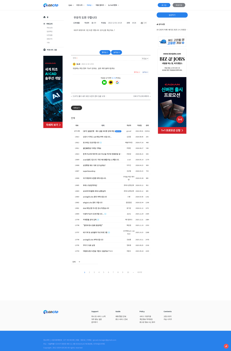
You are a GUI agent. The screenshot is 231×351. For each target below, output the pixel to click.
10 (128, 272)
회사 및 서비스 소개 (98, 316)
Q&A (70, 5)
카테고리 (49, 24)
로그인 (164, 5)
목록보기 (76, 108)
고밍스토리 (167, 316)
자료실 (89, 5)
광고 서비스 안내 (121, 319)
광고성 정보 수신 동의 (147, 322)
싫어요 (116, 52)
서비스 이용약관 (145, 316)
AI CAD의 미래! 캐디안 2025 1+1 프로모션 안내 (172, 29)
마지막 (139, 272)
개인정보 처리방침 (146, 319)
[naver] (104, 82)
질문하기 (172, 15)
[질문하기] (226, 346)
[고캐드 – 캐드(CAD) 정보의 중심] (55, 5)
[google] (117, 82)
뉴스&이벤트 (112, 5)
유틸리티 (49, 39)
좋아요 (105, 52)
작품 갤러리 (100, 5)
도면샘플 (49, 35)
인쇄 (145, 23)
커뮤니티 (79, 5)
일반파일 (49, 31)
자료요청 (49, 27)
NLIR (78, 64)
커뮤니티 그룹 (52, 50)
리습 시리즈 (168, 319)
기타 (48, 42)
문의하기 (94, 322)
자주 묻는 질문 (96, 319)
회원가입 (179, 5)
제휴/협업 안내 (121, 316)
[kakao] (111, 82)
